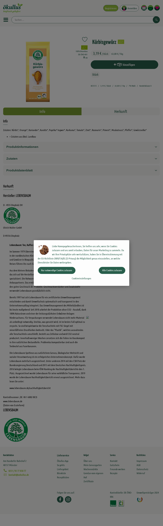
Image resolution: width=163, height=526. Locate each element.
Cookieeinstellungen (81, 278)
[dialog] (81, 263)
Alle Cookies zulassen (112, 270)
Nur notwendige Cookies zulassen (56, 270)
